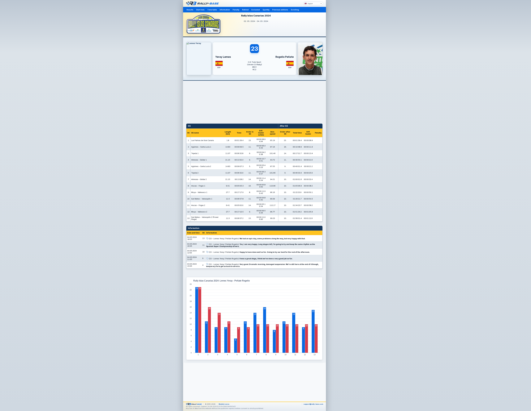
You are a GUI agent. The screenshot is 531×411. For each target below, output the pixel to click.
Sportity (266, 10)
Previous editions (280, 10)
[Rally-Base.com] (203, 3)
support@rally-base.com (313, 404)
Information (225, 10)
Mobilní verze (224, 404)
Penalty (236, 10)
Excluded (255, 10)
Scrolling (295, 10)
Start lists (200, 10)
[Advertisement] (338, 42)
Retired (245, 10)
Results (190, 10)
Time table (212, 10)
